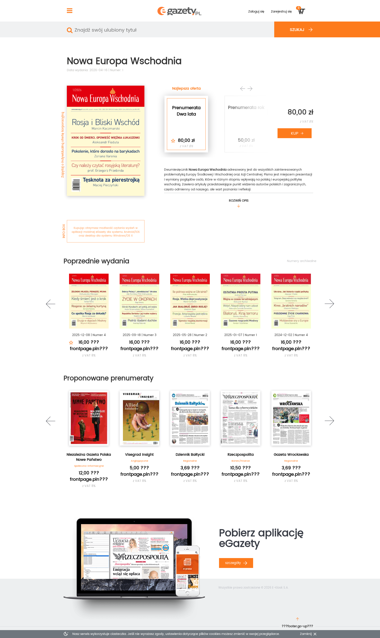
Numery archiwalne (301, 261)
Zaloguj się (256, 11)
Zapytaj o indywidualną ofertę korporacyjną (62, 145)
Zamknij (306, 634)
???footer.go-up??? (297, 626)
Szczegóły (233, 563)
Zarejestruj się (281, 11)
